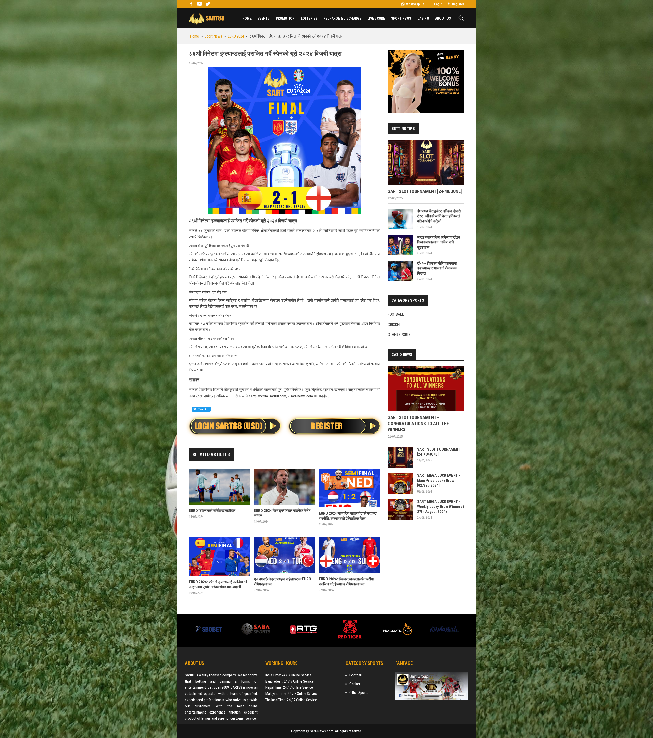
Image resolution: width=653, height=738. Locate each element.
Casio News (402, 354)
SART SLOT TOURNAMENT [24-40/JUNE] (425, 191)
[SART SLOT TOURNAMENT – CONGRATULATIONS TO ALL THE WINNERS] (426, 388)
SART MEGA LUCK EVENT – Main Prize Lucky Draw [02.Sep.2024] (439, 480)
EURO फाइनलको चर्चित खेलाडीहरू (212, 510)
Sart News (206, 18)
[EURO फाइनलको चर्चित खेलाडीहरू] (219, 487)
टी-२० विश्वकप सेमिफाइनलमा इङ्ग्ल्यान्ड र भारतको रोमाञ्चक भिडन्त (437, 268)
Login (438, 4)
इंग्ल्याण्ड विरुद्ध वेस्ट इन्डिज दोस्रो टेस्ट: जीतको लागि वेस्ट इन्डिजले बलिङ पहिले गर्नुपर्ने (439, 216)
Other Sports (399, 334)
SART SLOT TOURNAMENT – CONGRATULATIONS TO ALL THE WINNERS (418, 423)
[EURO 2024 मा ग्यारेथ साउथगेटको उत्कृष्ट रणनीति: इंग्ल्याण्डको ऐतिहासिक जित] (349, 488)
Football (396, 314)
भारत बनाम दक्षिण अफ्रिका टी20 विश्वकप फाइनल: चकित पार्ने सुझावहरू (438, 242)
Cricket (394, 324)
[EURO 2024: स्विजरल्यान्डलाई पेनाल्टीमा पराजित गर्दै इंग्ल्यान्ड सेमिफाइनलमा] (349, 555)
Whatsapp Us (415, 4)
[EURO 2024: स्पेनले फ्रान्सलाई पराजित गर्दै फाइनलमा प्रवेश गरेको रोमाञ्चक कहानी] (219, 556)
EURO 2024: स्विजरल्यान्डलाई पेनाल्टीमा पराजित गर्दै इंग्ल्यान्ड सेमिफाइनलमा (346, 581)
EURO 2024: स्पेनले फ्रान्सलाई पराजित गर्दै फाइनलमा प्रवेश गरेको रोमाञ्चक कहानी (218, 584)
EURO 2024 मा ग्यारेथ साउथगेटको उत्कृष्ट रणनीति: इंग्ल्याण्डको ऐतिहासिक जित (348, 516)
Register (458, 4)
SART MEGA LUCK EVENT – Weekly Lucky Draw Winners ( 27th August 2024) (440, 506)
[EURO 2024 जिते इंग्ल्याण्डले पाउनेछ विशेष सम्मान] (284, 487)
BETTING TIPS (403, 128)
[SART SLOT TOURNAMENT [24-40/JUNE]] (426, 162)
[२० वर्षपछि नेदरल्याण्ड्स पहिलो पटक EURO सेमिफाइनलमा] (284, 555)
